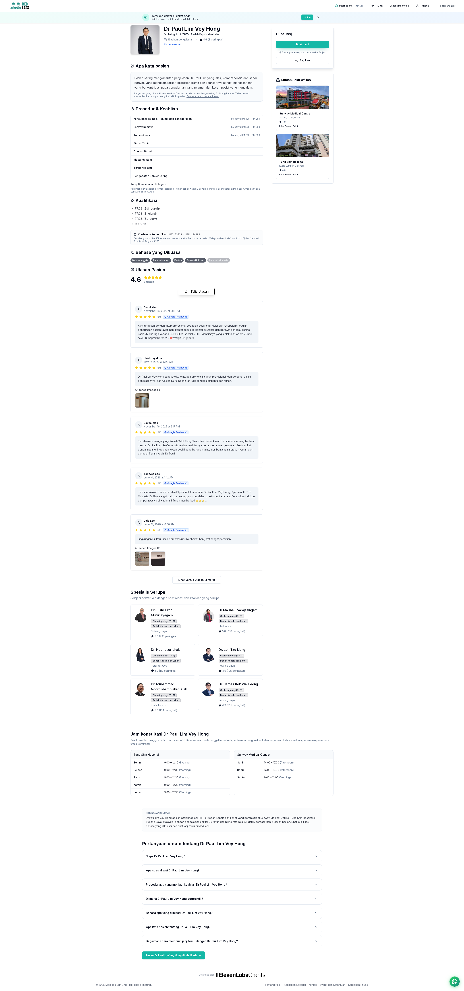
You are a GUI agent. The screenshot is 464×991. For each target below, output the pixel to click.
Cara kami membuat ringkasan (203, 96)
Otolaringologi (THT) (176, 34)
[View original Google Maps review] (186, 317)
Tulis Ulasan (199, 291)
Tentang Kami (273, 984)
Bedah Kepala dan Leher (205, 34)
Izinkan (307, 17)
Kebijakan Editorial (295, 984)
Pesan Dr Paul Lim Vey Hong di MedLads (171, 955)
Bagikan (305, 60)
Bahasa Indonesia (399, 5)
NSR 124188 (192, 234)
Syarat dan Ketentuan (332, 984)
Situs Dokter (447, 5)
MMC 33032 (175, 234)
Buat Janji (302, 44)
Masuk (425, 5)
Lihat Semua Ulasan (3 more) (196, 579)
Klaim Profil (175, 44)
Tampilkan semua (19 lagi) (147, 184)
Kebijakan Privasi (358, 984)
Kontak (313, 984)
